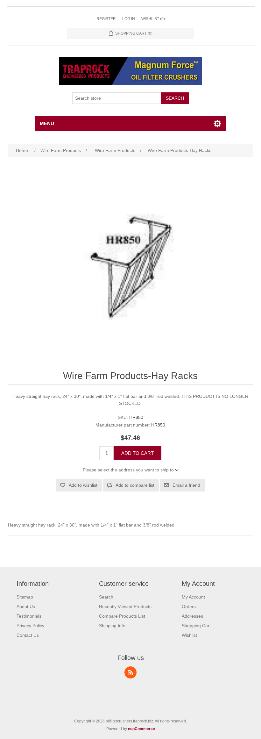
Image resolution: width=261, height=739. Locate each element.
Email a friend (186, 485)
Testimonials (29, 616)
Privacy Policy (30, 625)
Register (106, 19)
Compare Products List (122, 616)
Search (175, 98)
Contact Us (28, 635)
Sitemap (25, 596)
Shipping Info (112, 625)
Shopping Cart (196, 625)
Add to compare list (135, 485)
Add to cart (137, 453)
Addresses (192, 616)
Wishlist (189, 635)
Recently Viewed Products (125, 606)
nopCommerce (141, 729)
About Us (26, 606)
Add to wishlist (83, 485)
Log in (128, 19)
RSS (130, 672)
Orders (189, 606)
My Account (193, 596)
